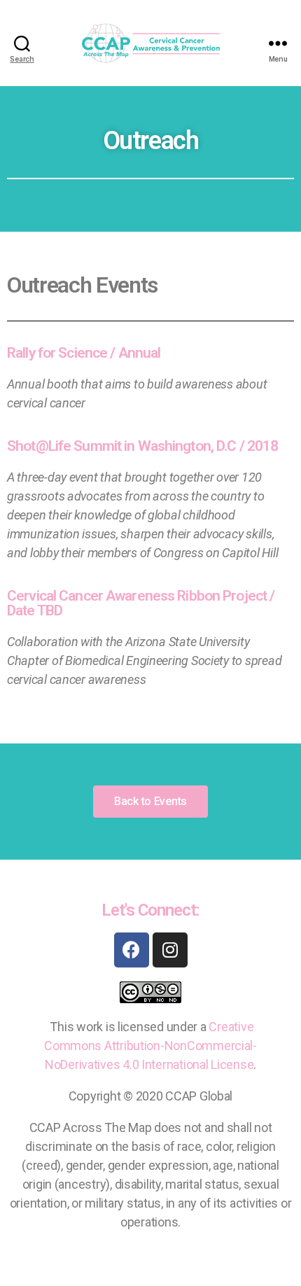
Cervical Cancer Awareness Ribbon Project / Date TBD (140, 603)
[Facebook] (131, 949)
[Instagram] (170, 949)
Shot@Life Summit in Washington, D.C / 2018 (142, 446)
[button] (150, 801)
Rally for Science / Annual (83, 352)
